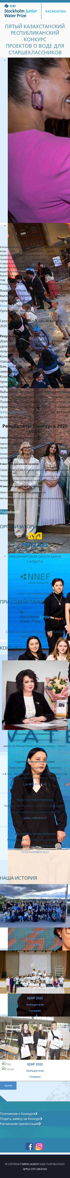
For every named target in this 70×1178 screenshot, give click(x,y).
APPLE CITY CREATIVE (35, 1169)
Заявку (60, 280)
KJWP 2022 (35, 1064)
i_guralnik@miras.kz (35, 784)
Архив (8, 1085)
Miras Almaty (30, 1164)
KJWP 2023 (35, 998)
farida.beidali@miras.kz (35, 852)
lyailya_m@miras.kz (49, 311)
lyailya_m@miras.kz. (14, 412)
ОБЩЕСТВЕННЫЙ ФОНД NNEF (35, 593)
